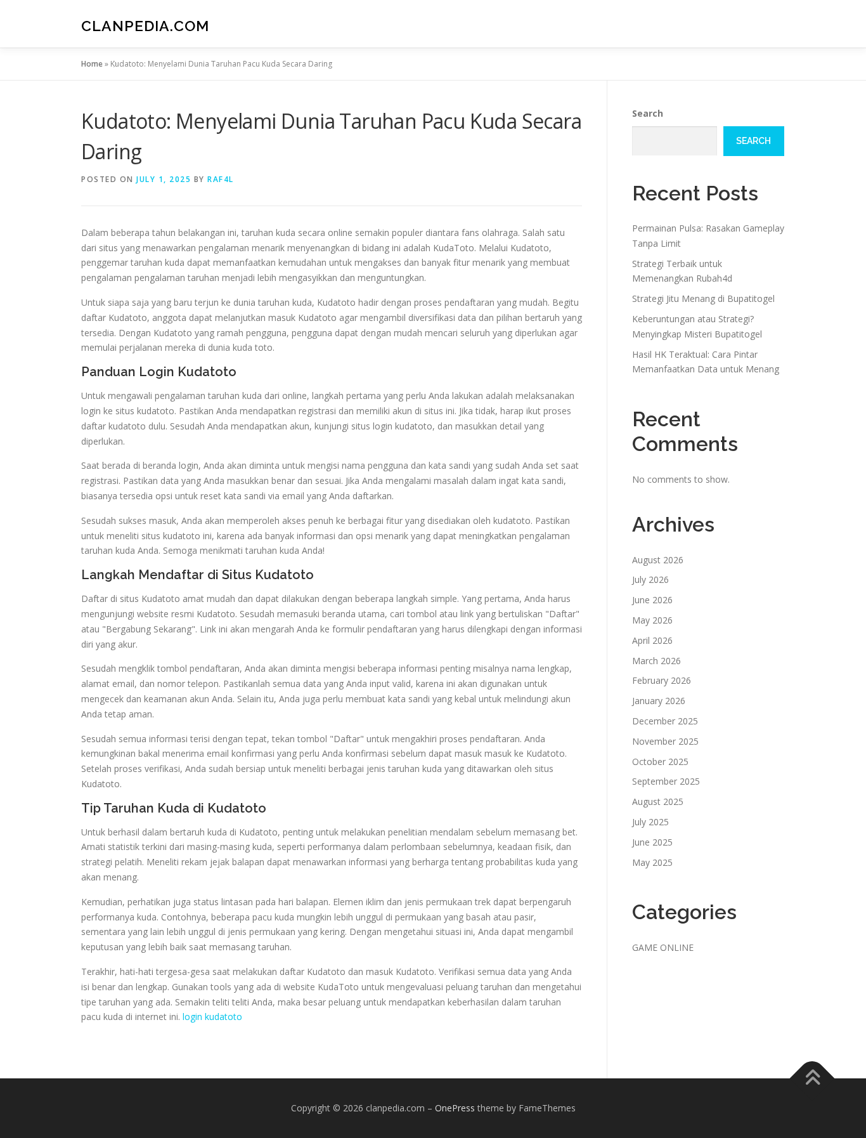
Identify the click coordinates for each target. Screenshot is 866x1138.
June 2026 (652, 600)
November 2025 (665, 741)
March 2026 (656, 661)
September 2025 (666, 781)
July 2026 (650, 579)
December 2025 (665, 721)
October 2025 (660, 761)
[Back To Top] (812, 1078)
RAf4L (220, 179)
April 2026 (652, 640)
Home (92, 63)
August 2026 (657, 560)
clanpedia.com (145, 25)
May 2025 (652, 862)
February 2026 (661, 680)
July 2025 (650, 822)
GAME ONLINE (663, 947)
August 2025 (657, 801)
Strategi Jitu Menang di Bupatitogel (703, 298)
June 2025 (652, 842)
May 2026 (652, 620)
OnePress (455, 1108)
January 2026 (658, 701)
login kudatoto (212, 1016)
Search (647, 113)
